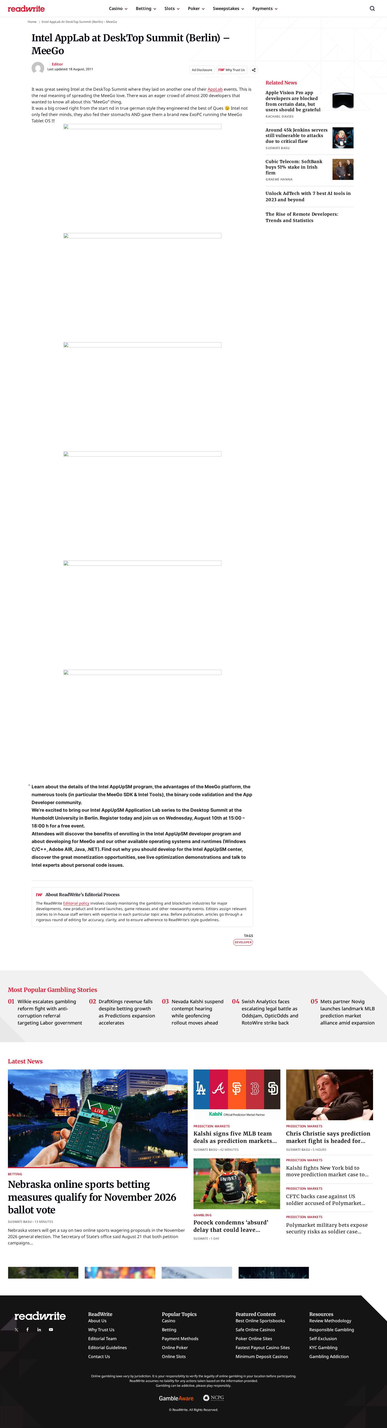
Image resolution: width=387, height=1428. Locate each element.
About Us (97, 1321)
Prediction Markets (212, 1126)
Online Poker (175, 1347)
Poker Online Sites (254, 1338)
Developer (243, 942)
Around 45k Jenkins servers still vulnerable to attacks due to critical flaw (297, 135)
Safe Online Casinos (255, 1330)
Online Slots (174, 1356)
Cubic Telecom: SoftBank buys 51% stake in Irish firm (294, 167)
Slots (170, 8)
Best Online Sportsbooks (260, 1321)
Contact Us (99, 1356)
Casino (116, 8)
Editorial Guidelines (107, 1347)
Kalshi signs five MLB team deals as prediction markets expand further (233, 1141)
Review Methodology (330, 1321)
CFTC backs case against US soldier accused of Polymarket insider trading (323, 1203)
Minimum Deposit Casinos (262, 1356)
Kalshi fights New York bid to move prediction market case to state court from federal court (325, 1174)
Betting (143, 8)
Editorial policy (76, 903)
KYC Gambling (323, 1347)
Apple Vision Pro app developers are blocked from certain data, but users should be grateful (293, 101)
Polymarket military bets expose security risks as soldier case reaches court (327, 1231)
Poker (194, 8)
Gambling (203, 1215)
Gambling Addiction (329, 1356)
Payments (262, 8)
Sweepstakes (226, 8)
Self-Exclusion (323, 1338)
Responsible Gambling (331, 1330)
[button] (372, 8)
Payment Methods (180, 1338)
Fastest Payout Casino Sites (263, 1347)
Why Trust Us (101, 1330)
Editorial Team (102, 1338)
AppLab (215, 89)
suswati (201, 1238)
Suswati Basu (20, 1221)
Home (32, 21)
